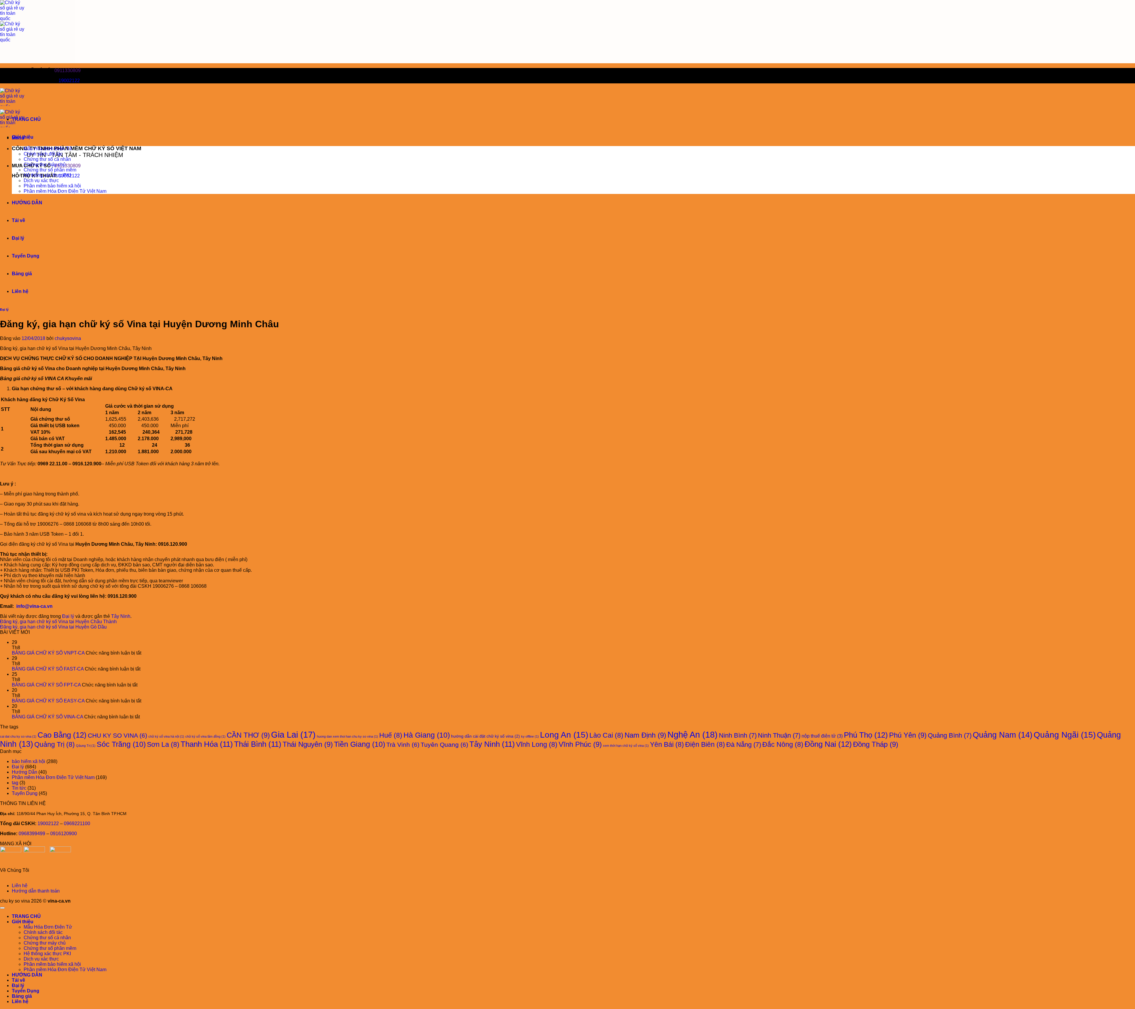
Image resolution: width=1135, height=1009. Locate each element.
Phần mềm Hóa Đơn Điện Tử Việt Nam (65, 191)
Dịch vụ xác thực (41, 180)
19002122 (69, 80)
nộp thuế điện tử (822, 735)
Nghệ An (692, 734)
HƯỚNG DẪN (27, 202)
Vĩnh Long (536, 744)
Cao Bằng (62, 735)
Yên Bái (667, 744)
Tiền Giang (359, 744)
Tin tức (19, 788)
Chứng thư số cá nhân (47, 159)
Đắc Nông (782, 744)
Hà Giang (426, 735)
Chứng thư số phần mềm (50, 169)
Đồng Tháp (875, 744)
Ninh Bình (738, 735)
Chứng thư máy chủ (45, 164)
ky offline (530, 736)
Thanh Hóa (207, 744)
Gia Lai (293, 734)
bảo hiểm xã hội (28, 761)
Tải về (18, 220)
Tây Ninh (120, 616)
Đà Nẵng (743, 744)
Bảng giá (22, 273)
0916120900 (63, 833)
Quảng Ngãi (1065, 734)
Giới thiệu (22, 137)
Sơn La (163, 744)
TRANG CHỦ (26, 119)
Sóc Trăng (121, 744)
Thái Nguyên (308, 744)
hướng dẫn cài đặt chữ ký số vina (485, 736)
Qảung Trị (85, 745)
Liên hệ (20, 291)
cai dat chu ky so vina (18, 736)
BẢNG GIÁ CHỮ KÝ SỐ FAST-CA (48, 668)
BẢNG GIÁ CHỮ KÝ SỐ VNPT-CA (48, 652)
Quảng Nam (1002, 734)
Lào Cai (606, 735)
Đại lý (18, 238)
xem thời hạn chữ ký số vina (626, 745)
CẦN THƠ (248, 735)
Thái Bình (257, 744)
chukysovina (68, 338)
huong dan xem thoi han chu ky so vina (347, 736)
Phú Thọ (866, 735)
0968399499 (32, 833)
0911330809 (67, 70)
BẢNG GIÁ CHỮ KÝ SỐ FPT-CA (46, 684)
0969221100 (77, 823)
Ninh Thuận (779, 735)
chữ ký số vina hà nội (166, 736)
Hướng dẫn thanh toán (36, 890)
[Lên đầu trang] (2, 908)
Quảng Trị (54, 744)
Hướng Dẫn (24, 772)
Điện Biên (705, 744)
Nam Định (645, 735)
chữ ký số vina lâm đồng (205, 736)
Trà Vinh (402, 744)
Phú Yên (908, 735)
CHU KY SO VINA (117, 735)
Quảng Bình (950, 735)
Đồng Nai (828, 744)
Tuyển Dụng (25, 255)
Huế (390, 735)
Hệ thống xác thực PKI (47, 175)
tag (15, 782)
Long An (564, 734)
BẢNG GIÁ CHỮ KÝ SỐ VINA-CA (47, 716)
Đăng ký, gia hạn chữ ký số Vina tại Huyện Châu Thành (58, 621)
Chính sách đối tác (43, 153)
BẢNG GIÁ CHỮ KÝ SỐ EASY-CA (48, 700)
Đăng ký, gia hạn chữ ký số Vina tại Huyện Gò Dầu (53, 626)
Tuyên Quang (444, 744)
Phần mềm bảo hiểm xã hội (52, 185)
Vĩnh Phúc (580, 744)
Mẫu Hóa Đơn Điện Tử (48, 148)
